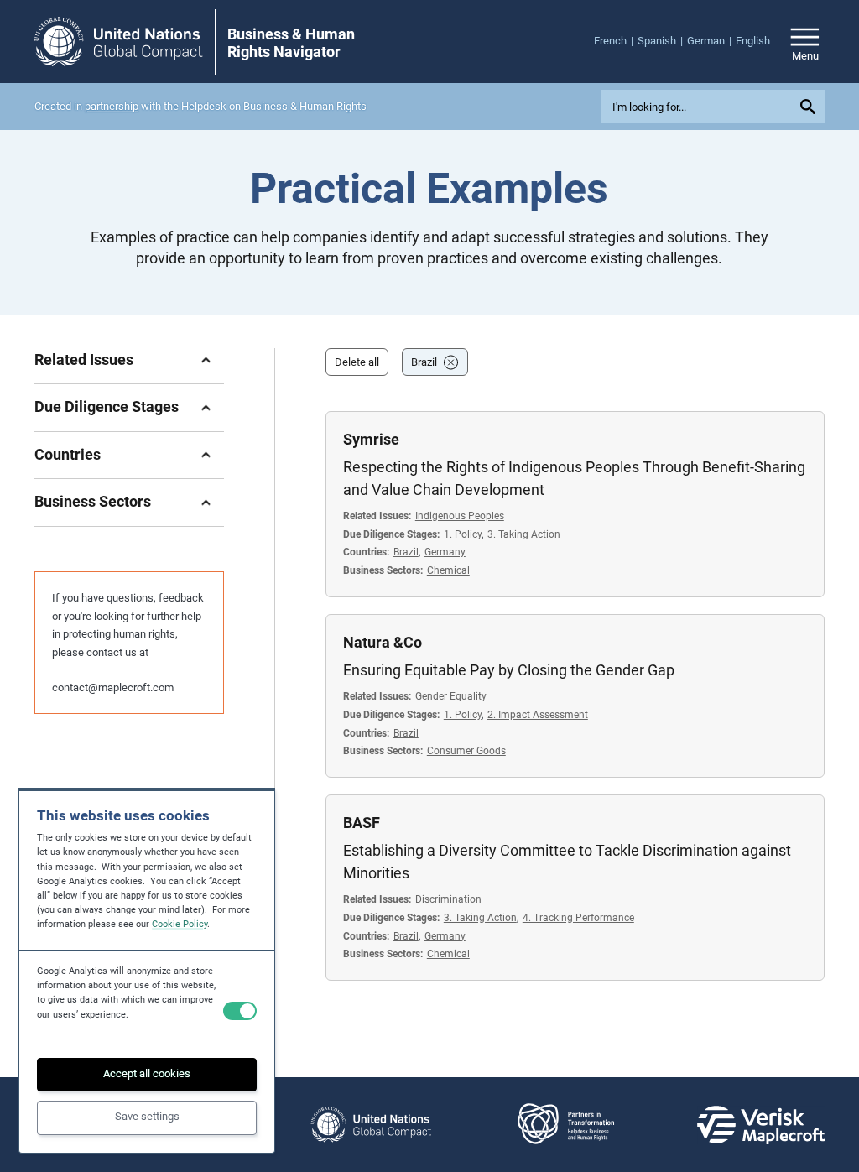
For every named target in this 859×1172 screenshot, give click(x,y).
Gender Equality (451, 696)
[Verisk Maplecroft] (761, 1125)
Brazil (424, 362)
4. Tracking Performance (578, 917)
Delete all (357, 362)
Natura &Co (382, 642)
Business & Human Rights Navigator (291, 42)
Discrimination (448, 899)
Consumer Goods (466, 750)
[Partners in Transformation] (565, 1124)
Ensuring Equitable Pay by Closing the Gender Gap (508, 670)
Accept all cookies (146, 1073)
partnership (111, 106)
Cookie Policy (179, 924)
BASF (361, 822)
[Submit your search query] (810, 106)
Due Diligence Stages (106, 406)
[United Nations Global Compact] (371, 1124)
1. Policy (463, 534)
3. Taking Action (523, 534)
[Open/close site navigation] (805, 41)
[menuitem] (616, 41)
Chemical (448, 570)
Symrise (371, 439)
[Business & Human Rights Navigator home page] (118, 41)
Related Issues (83, 359)
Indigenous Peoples (459, 515)
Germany (445, 551)
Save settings (147, 1116)
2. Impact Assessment (537, 714)
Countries (67, 454)
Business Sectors (92, 501)
